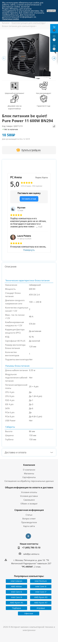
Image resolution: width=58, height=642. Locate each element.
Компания (29, 464)
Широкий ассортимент (14, 93)
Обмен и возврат (29, 503)
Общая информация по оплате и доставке (29, 487)
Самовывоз (29, 499)
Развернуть (29, 250)
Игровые (41, 608)
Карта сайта (29, 526)
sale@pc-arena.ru (31, 554)
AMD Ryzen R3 (40, 597)
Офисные (28, 613)
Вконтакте (28, 536)
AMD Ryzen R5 (16, 602)
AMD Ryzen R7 (40, 602)
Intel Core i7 (40, 592)
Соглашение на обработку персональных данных (29, 481)
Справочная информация (29, 510)
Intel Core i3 (40, 586)
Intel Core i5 (16, 592)
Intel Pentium (41, 581)
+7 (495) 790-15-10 (31, 547)
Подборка (16, 608)
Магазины (29, 473)
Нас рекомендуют (43, 93)
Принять (51, 10)
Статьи (29, 514)
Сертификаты (29, 477)
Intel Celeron (16, 581)
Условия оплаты (29, 492)
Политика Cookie (10, 18)
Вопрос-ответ (29, 518)
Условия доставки (29, 496)
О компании (29, 469)
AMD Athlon (16, 586)
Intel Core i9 (16, 597)
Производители (29, 522)
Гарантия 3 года (43, 106)
